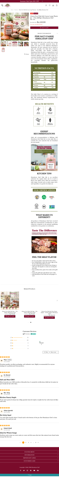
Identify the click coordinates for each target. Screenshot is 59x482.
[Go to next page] (38, 443)
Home (12, 9)
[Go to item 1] (41, 343)
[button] (19, 337)
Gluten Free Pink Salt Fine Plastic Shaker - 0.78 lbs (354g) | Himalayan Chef (49, 312)
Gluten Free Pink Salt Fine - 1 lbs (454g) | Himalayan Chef (10, 312)
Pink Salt (16, 9)
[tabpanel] (10, 306)
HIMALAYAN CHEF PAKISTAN (7, 5)
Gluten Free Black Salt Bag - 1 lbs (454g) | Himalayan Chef (29, 312)
